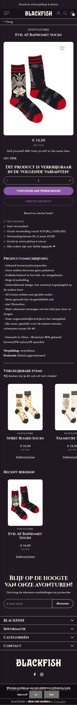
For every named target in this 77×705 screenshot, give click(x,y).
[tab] (38, 258)
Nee (51, 694)
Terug (9, 21)
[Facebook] (35, 674)
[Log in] (58, 13)
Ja (36, 694)
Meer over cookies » (39, 701)
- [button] (7, 180)
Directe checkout (38, 201)
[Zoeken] (65, 13)
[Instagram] (41, 674)
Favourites (62, 48)
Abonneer (62, 603)
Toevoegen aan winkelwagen (38, 190)
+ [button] (69, 180)
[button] (6, 13)
